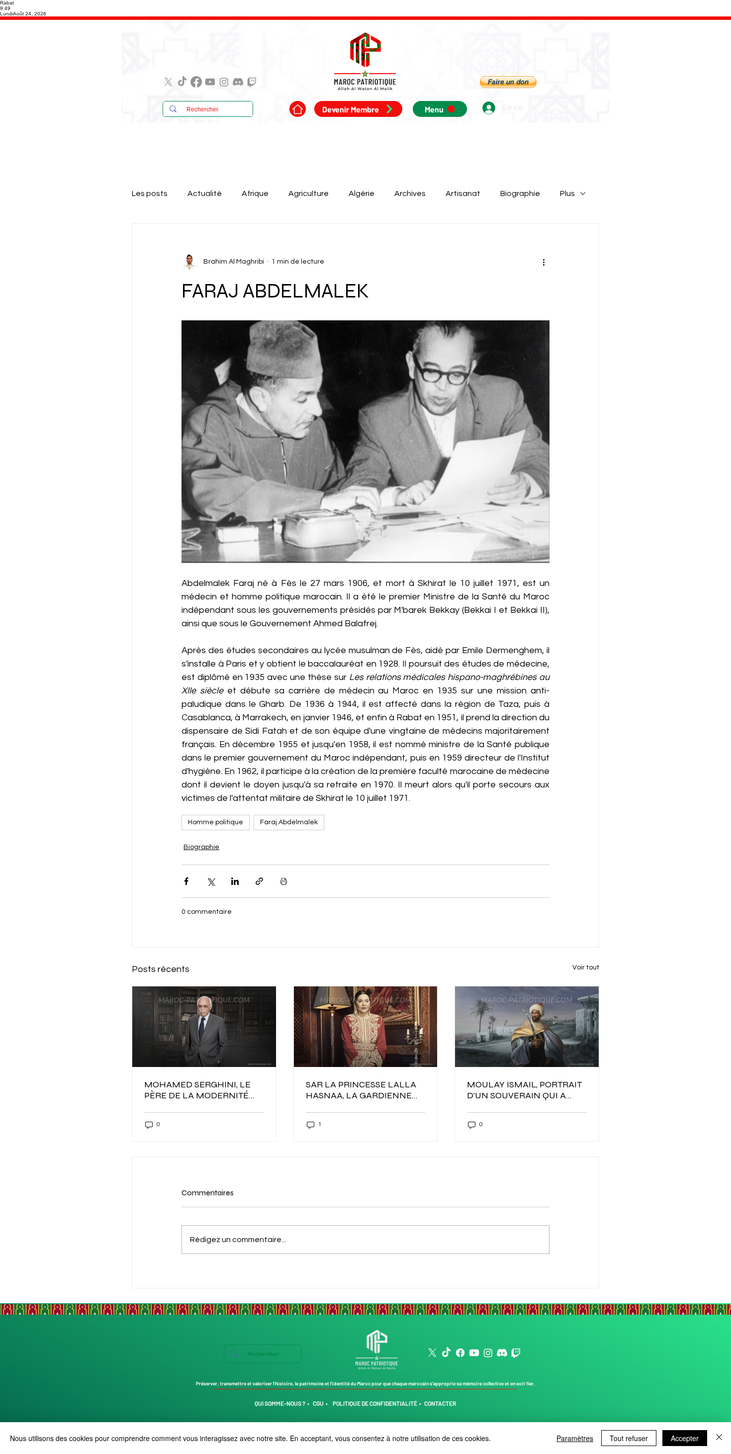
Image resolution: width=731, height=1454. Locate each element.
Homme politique (215, 822)
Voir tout (585, 967)
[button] (508, 82)
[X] (168, 82)
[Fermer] (719, 1438)
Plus (567, 193)
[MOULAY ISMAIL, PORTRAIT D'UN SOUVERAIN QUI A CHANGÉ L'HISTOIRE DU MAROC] (527, 1026)
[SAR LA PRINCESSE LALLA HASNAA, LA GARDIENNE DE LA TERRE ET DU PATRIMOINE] (366, 1026)
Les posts (150, 193)
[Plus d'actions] (543, 262)
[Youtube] (210, 82)
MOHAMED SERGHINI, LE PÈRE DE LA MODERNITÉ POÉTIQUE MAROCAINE (197, 1090)
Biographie (520, 193)
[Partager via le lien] (259, 881)
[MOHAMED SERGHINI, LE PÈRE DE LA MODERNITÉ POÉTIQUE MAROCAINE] (204, 1026)
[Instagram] (224, 82)
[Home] (297, 109)
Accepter (685, 1438)
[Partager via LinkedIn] (235, 881)
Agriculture (308, 193)
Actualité (204, 193)
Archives (410, 193)
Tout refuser (629, 1438)
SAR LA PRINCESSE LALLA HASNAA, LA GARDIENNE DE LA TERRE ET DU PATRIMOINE (361, 1090)
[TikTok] (182, 82)
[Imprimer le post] (283, 881)
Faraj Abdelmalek (289, 822)
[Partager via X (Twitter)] (210, 881)
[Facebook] (196, 82)
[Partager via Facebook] (186, 881)
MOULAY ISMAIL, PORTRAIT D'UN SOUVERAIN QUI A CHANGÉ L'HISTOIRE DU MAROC (524, 1090)
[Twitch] (252, 82)
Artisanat (463, 193)
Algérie (361, 193)
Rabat (7, 2)
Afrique (255, 193)
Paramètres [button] (574, 1438)
